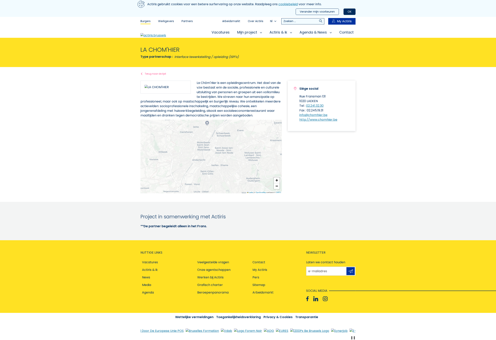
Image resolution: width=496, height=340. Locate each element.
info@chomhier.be (313, 115)
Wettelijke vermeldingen (194, 317)
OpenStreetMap (261, 192)
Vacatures (221, 32)
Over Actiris (255, 21)
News (146, 277)
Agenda (148, 292)
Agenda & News (314, 32)
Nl (271, 21)
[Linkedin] (315, 298)
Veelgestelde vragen (213, 262)
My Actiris (344, 21)
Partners (187, 21)
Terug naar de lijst (155, 73)
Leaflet (250, 192)
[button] (207, 123)
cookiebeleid (288, 4)
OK (349, 12)
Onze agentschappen (214, 270)
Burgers (145, 21)
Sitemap (258, 285)
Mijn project (247, 32)
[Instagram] (325, 298)
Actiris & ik (279, 32)
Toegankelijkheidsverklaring (238, 317)
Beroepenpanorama (213, 292)
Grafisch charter (210, 285)
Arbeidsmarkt (231, 21)
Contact (346, 32)
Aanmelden (350, 271)
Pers (255, 277)
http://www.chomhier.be (318, 119)
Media (146, 285)
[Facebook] (307, 298)
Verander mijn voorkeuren (317, 12)
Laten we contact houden (325, 262)
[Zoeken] (321, 21)
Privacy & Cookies (278, 317)
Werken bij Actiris (210, 277)
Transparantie (306, 317)
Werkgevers (166, 21)
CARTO (278, 192)
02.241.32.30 (315, 105)
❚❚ (353, 337)
